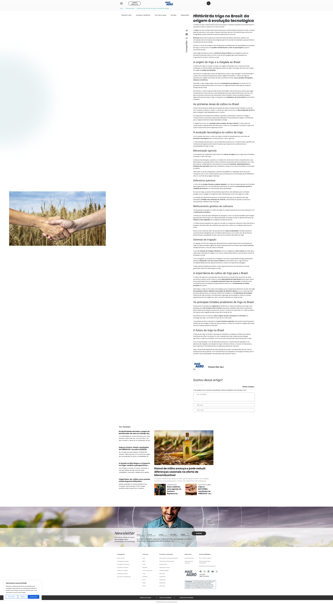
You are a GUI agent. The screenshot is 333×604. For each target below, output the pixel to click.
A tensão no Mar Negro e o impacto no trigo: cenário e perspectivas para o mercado (134, 464)
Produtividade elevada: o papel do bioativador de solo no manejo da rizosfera (134, 432)
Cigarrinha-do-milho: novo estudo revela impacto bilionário (134, 480)
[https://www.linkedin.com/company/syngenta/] (208, 571)
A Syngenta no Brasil (123, 561)
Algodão (144, 567)
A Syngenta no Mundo (123, 564)
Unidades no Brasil (122, 573)
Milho (143, 561)
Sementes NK (163, 564)
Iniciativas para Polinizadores (207, 566)
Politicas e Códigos (122, 570)
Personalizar (11, 596)
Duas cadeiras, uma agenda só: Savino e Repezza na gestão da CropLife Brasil (174, 490)
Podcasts (209, 15)
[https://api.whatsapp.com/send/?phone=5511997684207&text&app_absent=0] (217, 571)
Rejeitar (23, 596)
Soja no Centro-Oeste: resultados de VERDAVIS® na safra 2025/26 (134, 448)
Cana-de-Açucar (147, 570)
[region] (22, 590)
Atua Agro (162, 573)
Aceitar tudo (33, 596)
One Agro (173, 15)
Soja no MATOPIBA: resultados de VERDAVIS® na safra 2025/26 (204, 490)
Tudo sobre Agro (129, 8)
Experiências (197, 15)
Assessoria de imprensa (189, 562)
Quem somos (121, 558)
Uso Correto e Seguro (205, 558)
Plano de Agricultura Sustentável (205, 562)
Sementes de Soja (164, 567)
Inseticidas (162, 576)
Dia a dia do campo (160, 15)
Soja (143, 558)
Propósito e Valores (122, 567)
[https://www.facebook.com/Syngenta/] (201, 571)
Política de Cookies (145, 597)
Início (121, 8)
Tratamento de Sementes (166, 561)
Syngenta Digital (163, 570)
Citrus (144, 586)
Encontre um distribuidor (124, 576)
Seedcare (162, 586)
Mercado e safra (126, 15)
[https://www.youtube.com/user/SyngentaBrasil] (213, 571)
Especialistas (185, 15)
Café (143, 564)
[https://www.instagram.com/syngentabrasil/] (204, 571)
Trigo (143, 573)
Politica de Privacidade (186, 597)
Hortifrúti (144, 576)
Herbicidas (162, 580)
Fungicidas (162, 583)
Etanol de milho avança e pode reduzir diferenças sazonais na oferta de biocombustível (180, 472)
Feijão (144, 583)
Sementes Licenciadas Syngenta (168, 558)
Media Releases (189, 558)
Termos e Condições (165, 597)
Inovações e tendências (143, 15)
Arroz (144, 580)
